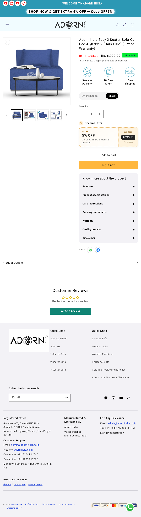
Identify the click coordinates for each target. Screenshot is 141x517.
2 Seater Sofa (58, 362)
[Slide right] (66, 115)
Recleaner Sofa (100, 362)
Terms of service (67, 504)
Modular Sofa (100, 346)
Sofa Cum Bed (58, 338)
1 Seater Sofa (58, 354)
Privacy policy (48, 504)
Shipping (98, 61)
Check (112, 95)
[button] (7, 24)
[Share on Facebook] (98, 250)
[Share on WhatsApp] (90, 250)
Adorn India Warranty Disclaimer (111, 377)
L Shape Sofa (99, 338)
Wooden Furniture (102, 354)
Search (7, 484)
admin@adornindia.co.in (25, 445)
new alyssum (35, 484)
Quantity (83, 106)
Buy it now (109, 165)
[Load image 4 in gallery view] (56, 115)
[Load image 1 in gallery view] (17, 115)
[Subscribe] (66, 398)
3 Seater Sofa (58, 369)
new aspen (19, 484)
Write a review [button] (70, 311)
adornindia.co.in (23, 449)
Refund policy (31, 504)
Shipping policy (14, 508)
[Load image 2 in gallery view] (30, 115)
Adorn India (16, 504)
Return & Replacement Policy (108, 369)
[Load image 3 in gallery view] (43, 115)
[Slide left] (6, 115)
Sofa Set (55, 346)
